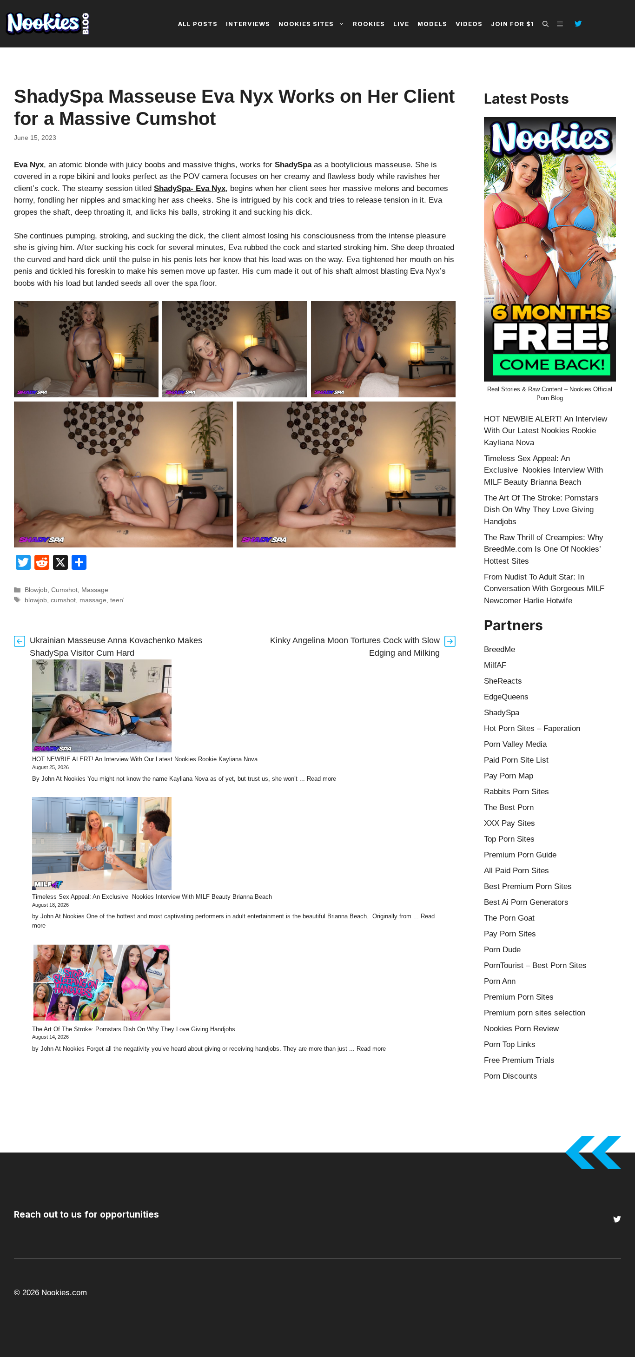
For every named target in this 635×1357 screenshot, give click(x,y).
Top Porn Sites (509, 839)
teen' (117, 600)
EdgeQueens (506, 696)
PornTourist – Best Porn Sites (535, 965)
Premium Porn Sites (519, 997)
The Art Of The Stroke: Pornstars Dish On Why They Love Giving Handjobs (133, 1029)
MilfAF (495, 665)
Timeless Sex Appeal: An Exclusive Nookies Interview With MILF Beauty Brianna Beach (152, 896)
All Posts (198, 23)
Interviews (248, 23)
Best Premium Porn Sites (528, 886)
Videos (469, 23)
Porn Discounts (510, 1076)
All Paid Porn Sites (516, 870)
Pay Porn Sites (510, 933)
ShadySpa (293, 164)
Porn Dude (502, 949)
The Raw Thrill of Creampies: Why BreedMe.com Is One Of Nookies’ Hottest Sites (543, 549)
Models (432, 23)
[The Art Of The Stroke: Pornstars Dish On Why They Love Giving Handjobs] (102, 984)
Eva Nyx (29, 164)
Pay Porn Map (508, 775)
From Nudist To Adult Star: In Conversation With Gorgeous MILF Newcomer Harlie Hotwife (544, 589)
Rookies (369, 23)
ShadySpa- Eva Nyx (189, 188)
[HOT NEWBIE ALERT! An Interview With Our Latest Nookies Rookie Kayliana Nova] (102, 707)
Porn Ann (500, 981)
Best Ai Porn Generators (526, 902)
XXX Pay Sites (509, 823)
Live (401, 23)
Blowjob (36, 589)
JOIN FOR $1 (512, 23)
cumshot (63, 600)
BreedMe (499, 649)
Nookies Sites (306, 23)
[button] (545, 23)
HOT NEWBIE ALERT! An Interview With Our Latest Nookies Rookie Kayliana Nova (145, 759)
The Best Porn (509, 807)
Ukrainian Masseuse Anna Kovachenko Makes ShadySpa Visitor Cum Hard (116, 647)
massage (92, 600)
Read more (321, 778)
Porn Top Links (510, 1044)
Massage (94, 589)
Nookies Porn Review (521, 1028)
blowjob (36, 600)
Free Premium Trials (519, 1060)
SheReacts (503, 681)
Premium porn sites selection (534, 1012)
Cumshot (64, 589)
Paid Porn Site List (516, 760)
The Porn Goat (509, 918)
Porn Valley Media (515, 744)
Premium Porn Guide (520, 854)
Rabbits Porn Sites (516, 791)
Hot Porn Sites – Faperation (532, 728)
